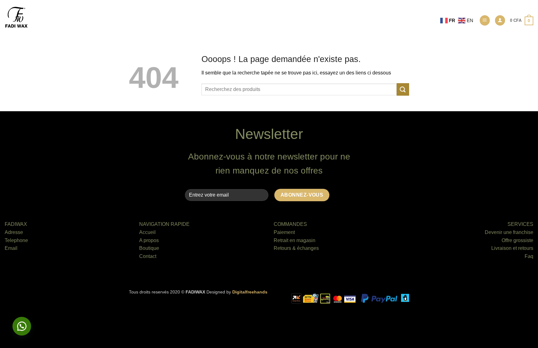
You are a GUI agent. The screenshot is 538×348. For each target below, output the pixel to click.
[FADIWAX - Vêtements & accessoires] (16, 17)
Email (11, 248)
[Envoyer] (403, 89)
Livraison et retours (512, 248)
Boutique (149, 248)
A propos (149, 240)
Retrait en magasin (294, 240)
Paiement (284, 232)
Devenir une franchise (509, 232)
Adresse (14, 232)
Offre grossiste (517, 240)
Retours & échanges (296, 248)
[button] (485, 20)
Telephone (16, 240)
